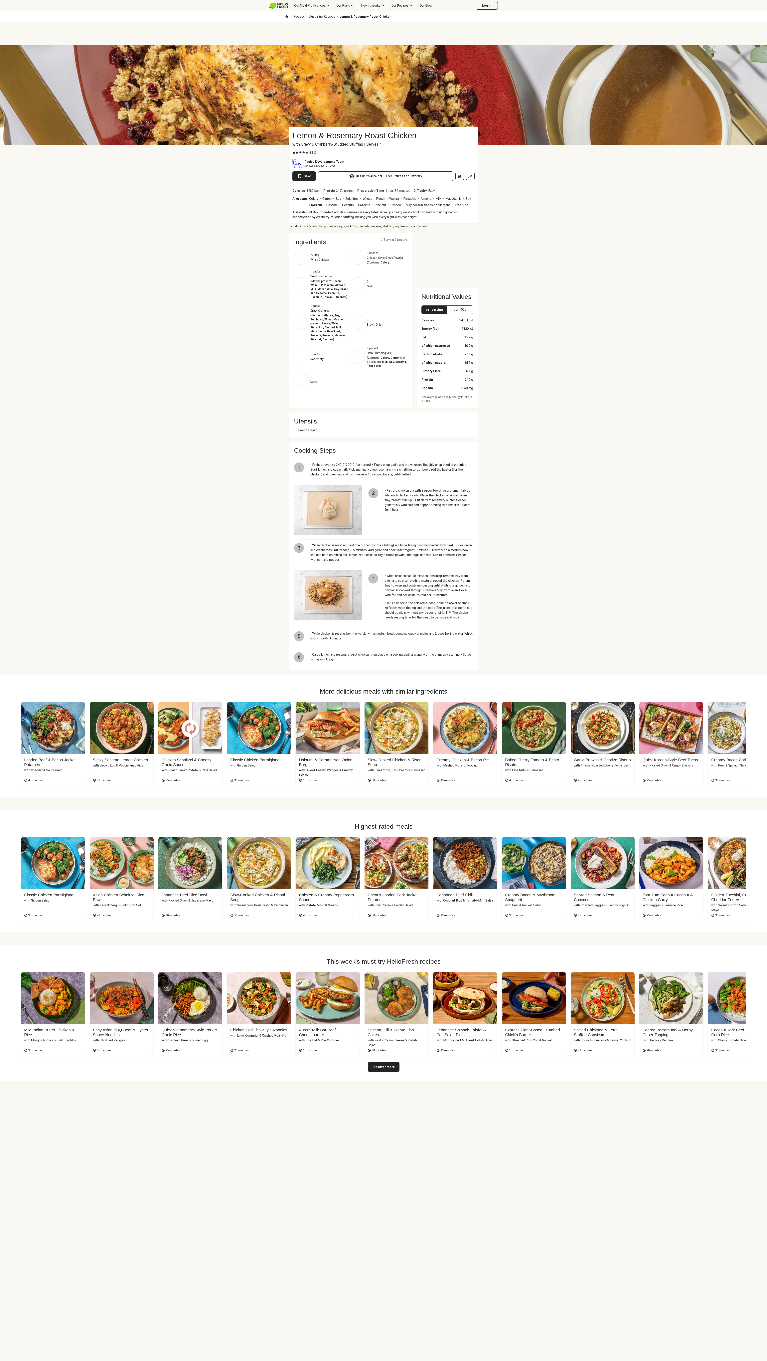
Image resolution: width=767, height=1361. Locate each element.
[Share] (470, 176)
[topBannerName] (383, 34)
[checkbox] (294, 152)
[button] (350, 242)
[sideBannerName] (447, 258)
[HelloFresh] (278, 6)
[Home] (286, 17)
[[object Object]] (459, 176)
